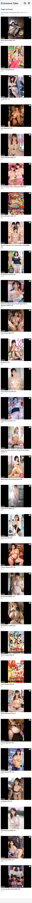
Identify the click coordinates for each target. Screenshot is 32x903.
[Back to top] (29, 899)
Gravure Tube (10, 3)
